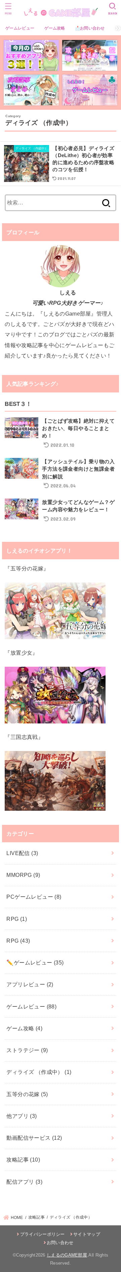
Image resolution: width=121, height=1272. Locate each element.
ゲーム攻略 (54, 28)
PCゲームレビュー (33, 897)
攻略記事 (23, 1160)
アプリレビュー (29, 984)
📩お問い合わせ (90, 28)
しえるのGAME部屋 (67, 1255)
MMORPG (23, 875)
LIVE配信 (22, 853)
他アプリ (21, 1116)
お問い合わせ (60, 1242)
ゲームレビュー (19, 28)
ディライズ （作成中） (38, 1072)
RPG (16, 919)
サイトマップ (86, 1234)
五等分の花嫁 (27, 1094)
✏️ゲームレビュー (35, 962)
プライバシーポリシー (42, 1234)
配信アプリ (24, 1182)
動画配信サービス (34, 1138)
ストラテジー (27, 1050)
